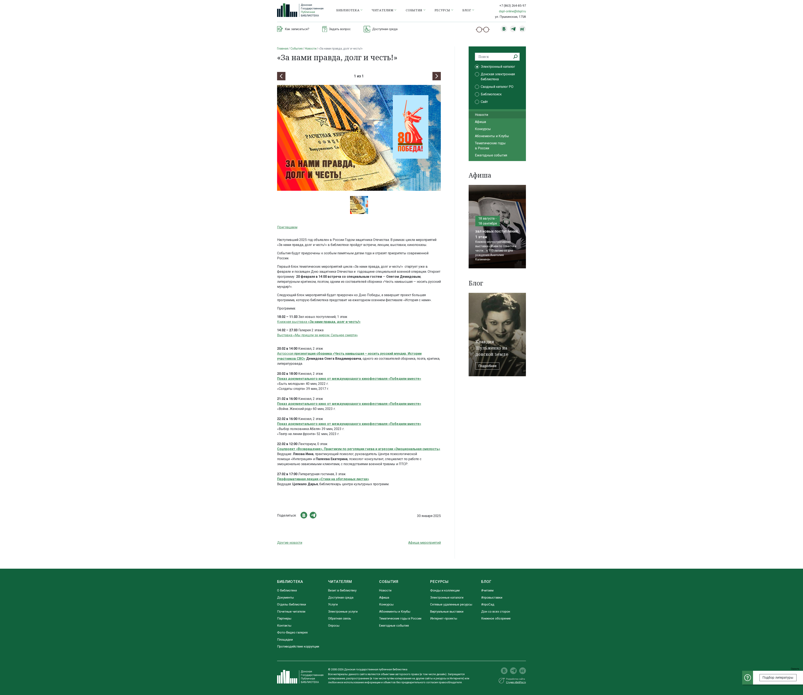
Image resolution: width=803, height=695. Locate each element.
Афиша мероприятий (424, 543)
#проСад (487, 604)
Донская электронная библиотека (498, 76)
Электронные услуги (343, 611)
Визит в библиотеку (342, 590)
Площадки (285, 639)
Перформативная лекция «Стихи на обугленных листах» (323, 479)
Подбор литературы (777, 678)
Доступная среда (340, 597)
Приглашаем (287, 227)
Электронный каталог (498, 67)
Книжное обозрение (496, 618)
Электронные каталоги (446, 597)
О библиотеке (287, 590)
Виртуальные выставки (446, 611)
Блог (486, 581)
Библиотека (290, 581)
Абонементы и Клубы (492, 136)
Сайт (484, 102)
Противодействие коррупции (298, 646)
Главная (282, 48)
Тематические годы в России (490, 145)
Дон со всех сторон (495, 611)
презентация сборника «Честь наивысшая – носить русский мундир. (350, 354)
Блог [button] (466, 10)
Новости (310, 48)
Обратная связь (339, 618)
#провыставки (491, 597)
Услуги (333, 604)
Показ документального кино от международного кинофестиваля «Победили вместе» (349, 379)
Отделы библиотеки (291, 604)
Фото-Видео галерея (292, 632)
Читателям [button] (382, 10)
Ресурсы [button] (442, 10)
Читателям (340, 581)
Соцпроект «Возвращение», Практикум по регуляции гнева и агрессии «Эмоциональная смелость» (358, 449)
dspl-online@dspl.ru (512, 11)
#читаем (487, 590)
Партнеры (284, 618)
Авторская (285, 354)
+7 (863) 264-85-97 (512, 6)
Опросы (333, 625)
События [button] (414, 10)
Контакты (284, 625)
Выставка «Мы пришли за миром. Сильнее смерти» (317, 335)
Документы (285, 597)
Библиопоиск (491, 94)
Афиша (480, 122)
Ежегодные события (491, 155)
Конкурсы (483, 129)
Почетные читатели (291, 611)
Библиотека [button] (347, 10)
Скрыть (795, 668)
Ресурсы (439, 581)
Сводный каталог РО (497, 87)
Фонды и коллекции (445, 590)
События (296, 48)
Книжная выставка (319, 322)
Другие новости (289, 543)
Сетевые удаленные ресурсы (451, 604)
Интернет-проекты (443, 618)
